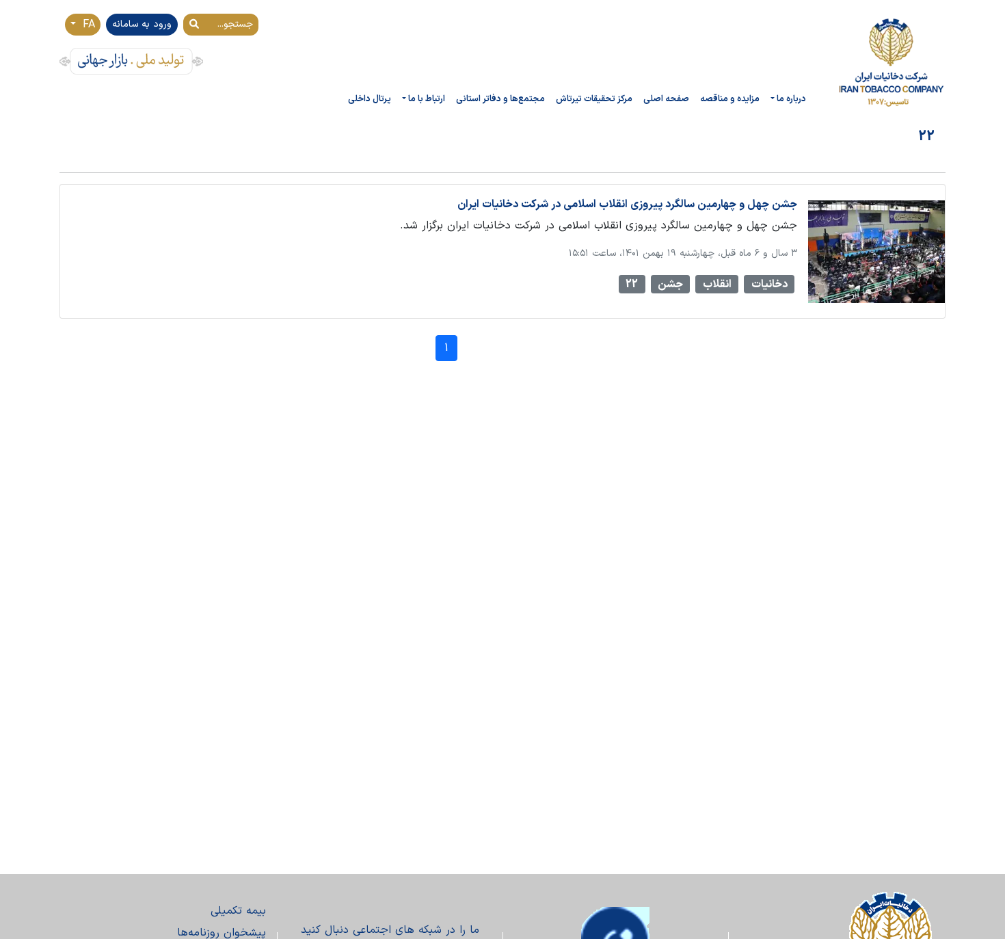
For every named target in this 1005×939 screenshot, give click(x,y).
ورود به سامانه (142, 24)
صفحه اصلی (666, 98)
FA (87, 24)
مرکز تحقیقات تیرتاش (594, 98)
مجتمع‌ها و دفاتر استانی (500, 98)
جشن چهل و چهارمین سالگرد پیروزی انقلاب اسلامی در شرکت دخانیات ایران (627, 204)
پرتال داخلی (369, 98)
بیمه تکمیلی (238, 911)
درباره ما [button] (791, 98)
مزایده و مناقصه (730, 98)
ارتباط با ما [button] (426, 98)
